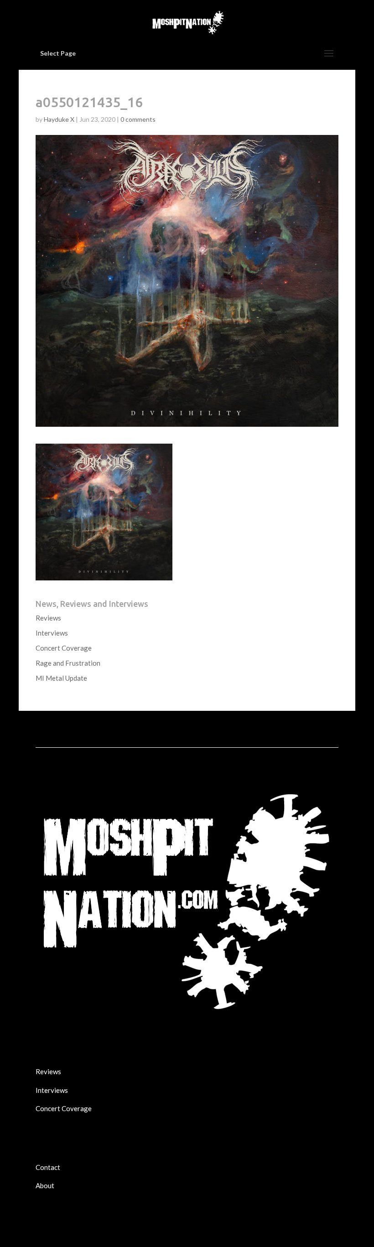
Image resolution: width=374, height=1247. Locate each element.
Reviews (48, 618)
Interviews (52, 633)
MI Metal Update (61, 678)
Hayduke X (59, 119)
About (45, 1185)
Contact (48, 1167)
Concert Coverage (64, 648)
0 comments (138, 119)
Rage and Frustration (68, 663)
